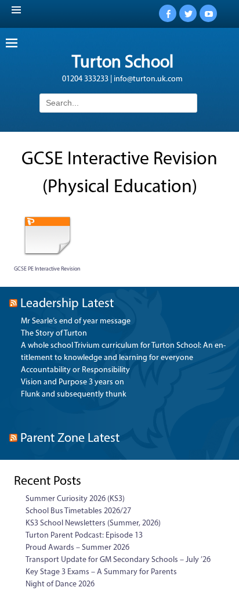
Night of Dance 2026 (60, 584)
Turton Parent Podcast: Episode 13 (84, 535)
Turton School (122, 63)
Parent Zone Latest (69, 438)
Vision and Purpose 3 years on (72, 382)
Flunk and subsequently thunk (73, 394)
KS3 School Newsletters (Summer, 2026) (93, 523)
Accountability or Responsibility (75, 370)
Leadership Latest (67, 304)
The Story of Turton (54, 333)
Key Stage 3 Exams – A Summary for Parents (101, 572)
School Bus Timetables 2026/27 (78, 511)
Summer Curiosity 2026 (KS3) (75, 499)
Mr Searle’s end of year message (76, 321)
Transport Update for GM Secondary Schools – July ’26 (118, 560)
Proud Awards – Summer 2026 (77, 547)
